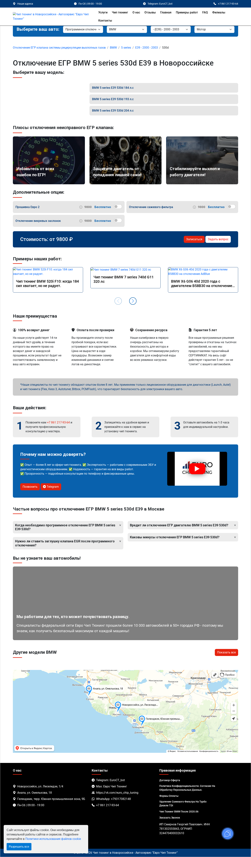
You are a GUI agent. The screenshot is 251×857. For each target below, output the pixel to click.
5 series (126, 47)
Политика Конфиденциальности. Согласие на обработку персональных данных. (187, 787)
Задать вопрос (218, 239)
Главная (165, 12)
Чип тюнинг (120, 12)
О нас (136, 12)
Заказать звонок (169, 817)
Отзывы (150, 12)
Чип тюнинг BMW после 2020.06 (178, 811)
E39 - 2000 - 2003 (146, 47)
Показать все (226, 652)
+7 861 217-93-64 (58, 422)
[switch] (118, 206)
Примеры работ (187, 12)
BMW (113, 47)
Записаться (194, 239)
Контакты (105, 20)
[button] (133, 301)
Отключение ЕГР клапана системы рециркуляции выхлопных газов (59, 47)
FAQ (205, 12)
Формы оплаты (168, 795)
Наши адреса (25, 3)
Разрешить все (19, 846)
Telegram (52, 486)
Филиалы (218, 12)
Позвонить (30, 486)
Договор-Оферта (169, 780)
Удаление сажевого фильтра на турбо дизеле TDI (183, 803)
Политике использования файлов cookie (53, 839)
